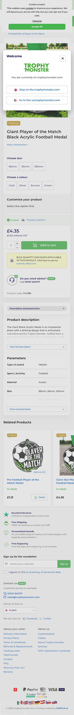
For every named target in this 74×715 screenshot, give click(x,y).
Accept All (37, 26)
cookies (29, 8)
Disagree (37, 21)
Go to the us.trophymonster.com (39, 100)
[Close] (63, 59)
